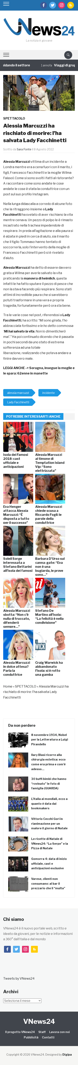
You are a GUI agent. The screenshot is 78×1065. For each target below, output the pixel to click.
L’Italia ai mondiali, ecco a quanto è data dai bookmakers (49, 803)
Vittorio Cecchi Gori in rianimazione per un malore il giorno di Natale (49, 823)
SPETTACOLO (14, 118)
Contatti (48, 1037)
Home (7, 686)
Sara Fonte (24, 149)
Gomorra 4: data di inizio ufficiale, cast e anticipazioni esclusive (49, 863)
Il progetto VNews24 (20, 1032)
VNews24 (39, 1021)
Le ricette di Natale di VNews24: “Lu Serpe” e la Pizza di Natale (49, 843)
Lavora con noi (59, 1032)
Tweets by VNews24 (19, 978)
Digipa (67, 1054)
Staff (42, 1032)
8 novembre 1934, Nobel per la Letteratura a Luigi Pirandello (49, 739)
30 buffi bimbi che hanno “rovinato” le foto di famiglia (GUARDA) (48, 783)
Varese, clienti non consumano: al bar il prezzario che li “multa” (48, 883)
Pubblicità (31, 1037)
